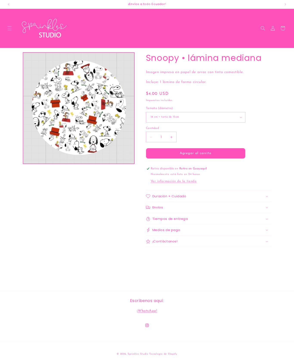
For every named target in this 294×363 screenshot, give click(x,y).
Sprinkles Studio (138, 353)
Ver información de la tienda (174, 181)
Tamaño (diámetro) (159, 108)
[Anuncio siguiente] (285, 4)
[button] (9, 28)
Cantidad (152, 128)
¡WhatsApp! (147, 310)
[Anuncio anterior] (8, 4)
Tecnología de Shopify (163, 353)
